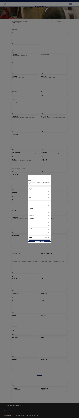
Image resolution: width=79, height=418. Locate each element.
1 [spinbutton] (47, 237)
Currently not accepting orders (39, 241)
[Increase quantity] (49, 237)
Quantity (30, 237)
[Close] (50, 176)
